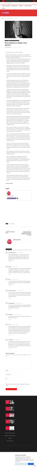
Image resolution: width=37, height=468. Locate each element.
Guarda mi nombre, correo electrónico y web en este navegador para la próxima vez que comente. (18, 385)
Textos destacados (28, 5)
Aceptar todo (31, 463)
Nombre (7, 370)
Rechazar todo (24, 463)
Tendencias (21, 5)
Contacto (9, 438)
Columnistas (16, 18)
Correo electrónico (8, 374)
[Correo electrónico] (17, 198)
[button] (33, 1)
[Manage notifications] (35, 466)
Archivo (3, 8)
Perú (9, 223)
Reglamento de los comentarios (10, 435)
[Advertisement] (18, 211)
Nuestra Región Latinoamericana (14, 40)
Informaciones (14, 5)
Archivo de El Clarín (10, 440)
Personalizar (18, 463)
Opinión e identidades (6, 5)
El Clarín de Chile (8, 47)
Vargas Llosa (13, 223)
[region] (24, 460)
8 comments (19, 47)
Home (3, 18)
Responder (9, 261)
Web (6, 378)
